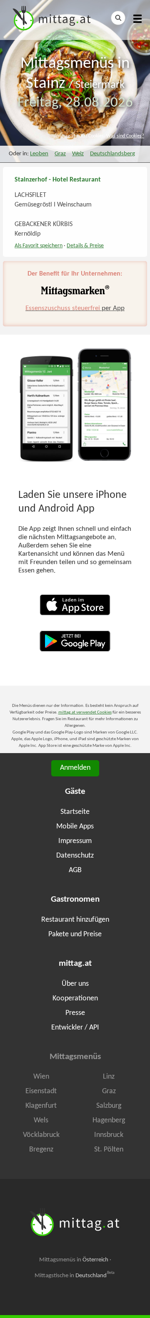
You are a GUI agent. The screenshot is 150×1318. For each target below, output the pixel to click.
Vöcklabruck (41, 1135)
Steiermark (100, 85)
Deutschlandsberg (112, 154)
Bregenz (41, 1149)
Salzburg (108, 1105)
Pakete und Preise (75, 934)
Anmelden (75, 767)
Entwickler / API (75, 1027)
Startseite (75, 812)
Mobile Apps (75, 826)
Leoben (39, 154)
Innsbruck (108, 1135)
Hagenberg (108, 1120)
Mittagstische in (75, 1275)
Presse (75, 1013)
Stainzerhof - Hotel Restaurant (58, 180)
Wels (41, 1120)
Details (85, 246)
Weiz (78, 154)
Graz (60, 154)
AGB (75, 870)
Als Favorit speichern (38, 246)
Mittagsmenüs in (73, 1260)
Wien (41, 1076)
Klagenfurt (41, 1105)
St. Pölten (108, 1149)
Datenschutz (75, 855)
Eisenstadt (41, 1091)
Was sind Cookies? (125, 136)
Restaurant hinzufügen (75, 919)
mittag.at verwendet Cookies (85, 712)
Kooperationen (75, 998)
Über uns (75, 983)
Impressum (75, 841)
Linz (109, 1076)
